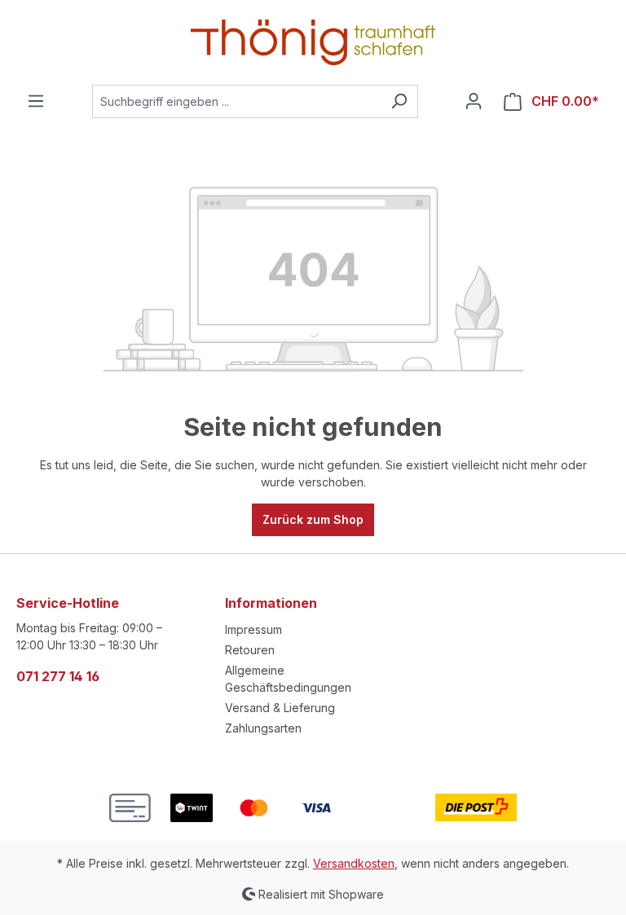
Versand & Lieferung (280, 708)
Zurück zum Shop (313, 519)
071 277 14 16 (57, 676)
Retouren (250, 650)
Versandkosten (354, 863)
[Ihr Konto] (473, 101)
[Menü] (35, 101)
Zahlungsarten (263, 728)
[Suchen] (399, 101)
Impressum (253, 629)
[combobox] (236, 101)
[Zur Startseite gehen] (313, 42)
